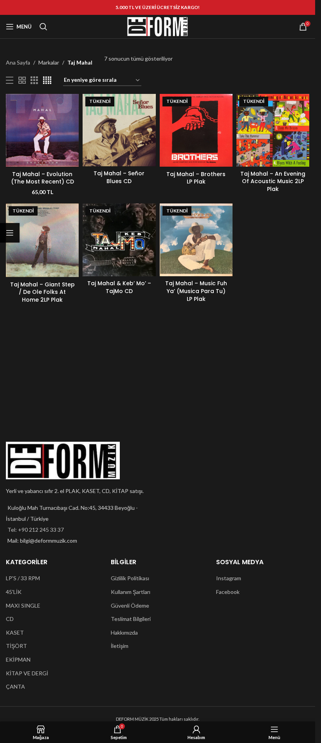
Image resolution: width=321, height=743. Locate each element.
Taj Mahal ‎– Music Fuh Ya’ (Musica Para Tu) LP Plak (196, 290)
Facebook (228, 591)
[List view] (9, 80)
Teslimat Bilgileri (131, 618)
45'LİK (14, 591)
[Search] (43, 26)
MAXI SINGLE (23, 605)
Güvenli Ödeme (130, 605)
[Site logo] (157, 26)
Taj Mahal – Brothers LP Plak (195, 178)
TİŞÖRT (16, 645)
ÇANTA (15, 686)
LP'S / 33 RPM (23, 578)
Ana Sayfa (18, 62)
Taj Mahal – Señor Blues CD (119, 177)
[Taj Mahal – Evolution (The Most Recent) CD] (42, 130)
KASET (15, 632)
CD (10, 618)
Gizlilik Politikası (130, 578)
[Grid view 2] (22, 80)
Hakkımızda (124, 632)
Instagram (228, 578)
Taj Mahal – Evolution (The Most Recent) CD (42, 178)
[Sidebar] (10, 233)
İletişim (119, 645)
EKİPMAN (18, 659)
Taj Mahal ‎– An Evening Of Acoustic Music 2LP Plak (272, 181)
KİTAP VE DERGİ (27, 673)
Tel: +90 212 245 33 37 (35, 529)
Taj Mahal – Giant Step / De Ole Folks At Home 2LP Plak (42, 292)
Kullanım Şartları (130, 591)
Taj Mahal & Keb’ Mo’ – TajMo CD (119, 287)
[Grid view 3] (34, 80)
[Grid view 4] (47, 80)
